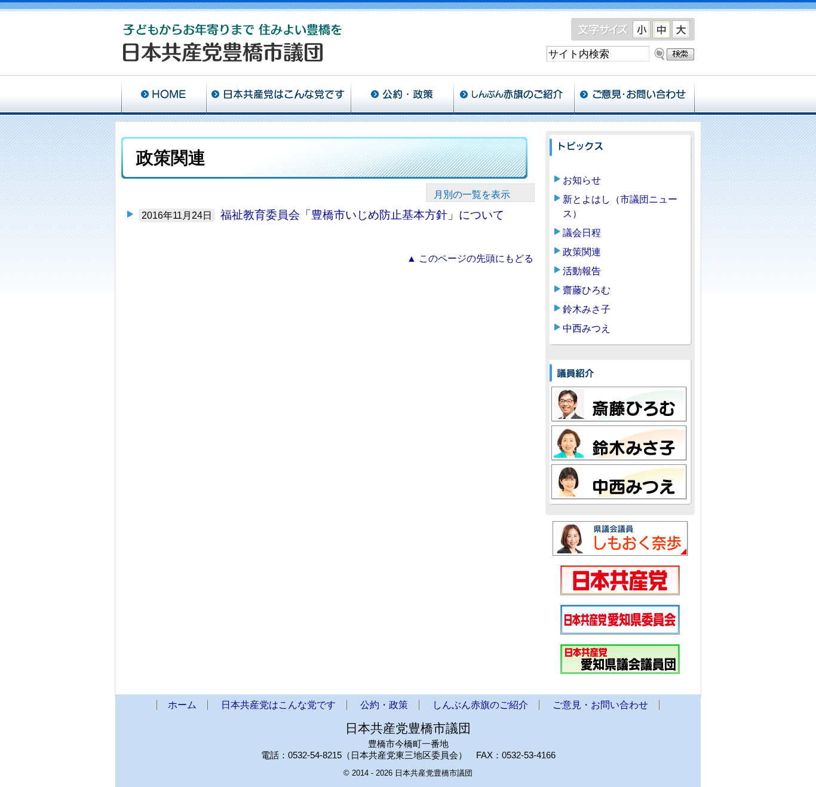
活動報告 (582, 271)
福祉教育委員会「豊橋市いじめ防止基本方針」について (362, 215)
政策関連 (582, 252)
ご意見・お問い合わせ (634, 95)
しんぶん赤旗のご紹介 (513, 95)
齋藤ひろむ (587, 290)
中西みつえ (587, 328)
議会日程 (582, 233)
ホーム (163, 95)
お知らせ (582, 180)
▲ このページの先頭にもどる (470, 258)
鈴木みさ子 (587, 309)
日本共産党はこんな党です (278, 95)
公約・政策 (402, 95)
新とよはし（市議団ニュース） (620, 206)
